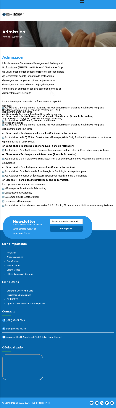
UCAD (21, 403)
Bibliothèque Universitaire (19, 295)
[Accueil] (21, 15)
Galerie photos (14, 265)
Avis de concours (15, 257)
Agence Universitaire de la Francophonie (26, 303)
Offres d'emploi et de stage (20, 274)
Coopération (13, 261)
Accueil (6, 37)
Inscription (66, 228)
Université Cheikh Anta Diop (20, 291)
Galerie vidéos (13, 270)
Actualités (11, 253)
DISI (16, 403)
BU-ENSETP (12, 299)
